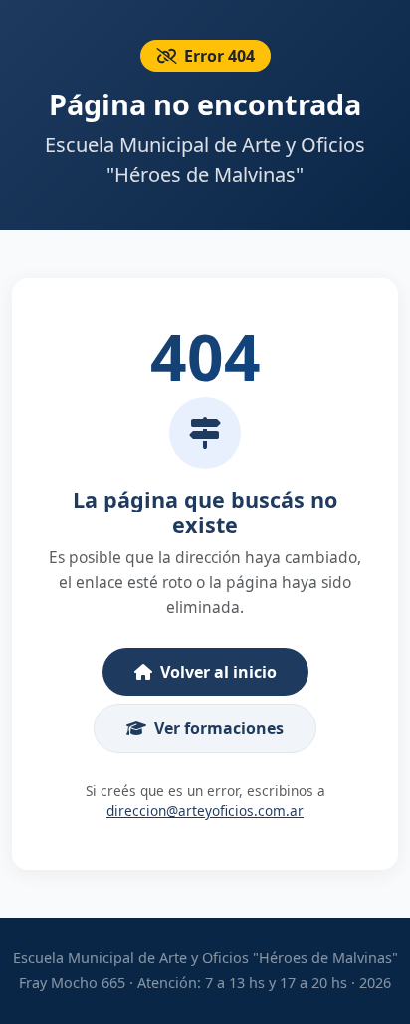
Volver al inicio (218, 672)
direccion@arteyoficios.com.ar (205, 810)
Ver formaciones (219, 728)
